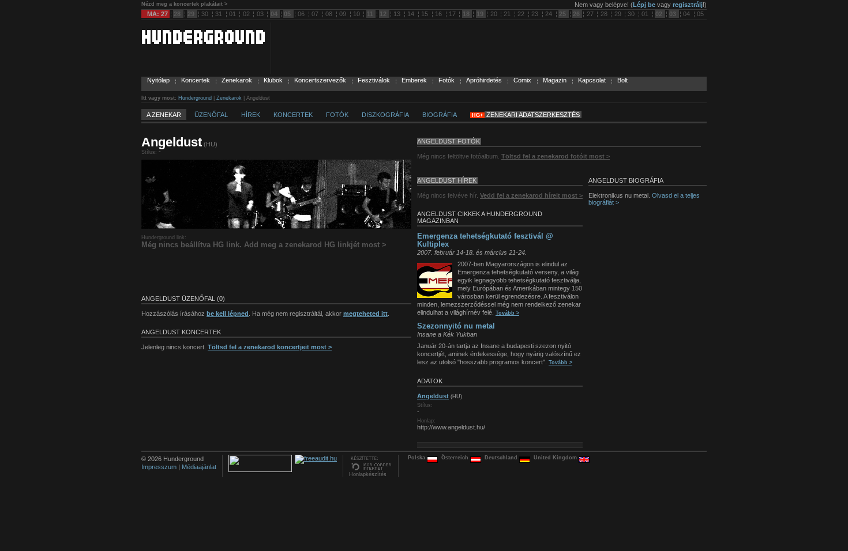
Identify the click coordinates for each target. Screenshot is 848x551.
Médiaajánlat (199, 466)
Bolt (622, 80)
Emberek (414, 80)
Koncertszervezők (320, 80)
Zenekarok (237, 80)
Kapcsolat (592, 80)
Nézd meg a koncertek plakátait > (184, 4)
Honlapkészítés (368, 474)
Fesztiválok (374, 80)
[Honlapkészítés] (370, 469)
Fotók (446, 80)
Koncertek (195, 80)
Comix (522, 80)
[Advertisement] (276, 272)
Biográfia (439, 114)
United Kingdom (556, 458)
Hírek (250, 114)
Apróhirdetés (484, 80)
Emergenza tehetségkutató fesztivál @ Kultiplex (485, 240)
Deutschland (502, 458)
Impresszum (159, 466)
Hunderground (195, 98)
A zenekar (164, 114)
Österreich (455, 458)
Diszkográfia (385, 114)
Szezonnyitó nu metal (456, 326)
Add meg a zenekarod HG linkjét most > (315, 244)
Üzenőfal (211, 114)
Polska (417, 458)
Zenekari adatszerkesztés (533, 114)
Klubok (273, 80)
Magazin (554, 80)
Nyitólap (158, 80)
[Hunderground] (203, 41)
